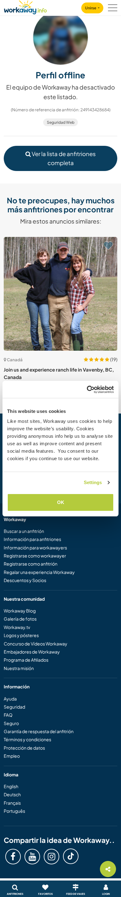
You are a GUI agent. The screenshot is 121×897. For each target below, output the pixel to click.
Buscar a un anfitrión (24, 531)
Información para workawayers (35, 547)
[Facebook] (13, 856)
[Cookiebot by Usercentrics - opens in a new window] (87, 390)
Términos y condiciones (27, 739)
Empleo (12, 756)
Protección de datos (24, 748)
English (11, 786)
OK (60, 502)
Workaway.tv (17, 627)
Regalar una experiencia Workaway (39, 572)
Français (12, 803)
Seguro (11, 723)
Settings (93, 482)
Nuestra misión (19, 668)
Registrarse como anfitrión (30, 563)
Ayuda (10, 698)
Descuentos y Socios (25, 580)
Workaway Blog (20, 610)
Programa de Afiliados (26, 660)
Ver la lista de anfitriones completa (63, 158)
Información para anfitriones (32, 539)
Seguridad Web (60, 122)
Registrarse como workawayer (35, 555)
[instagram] (51, 856)
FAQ (8, 715)
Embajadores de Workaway (32, 651)
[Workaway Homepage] (25, 6)
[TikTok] (70, 856)
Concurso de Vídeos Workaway (35, 643)
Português (14, 811)
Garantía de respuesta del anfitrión (39, 731)
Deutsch (12, 794)
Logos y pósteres (21, 635)
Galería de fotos (20, 619)
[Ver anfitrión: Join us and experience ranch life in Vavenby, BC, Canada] (60, 294)
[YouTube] (32, 856)
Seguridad (14, 707)
